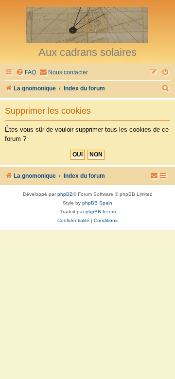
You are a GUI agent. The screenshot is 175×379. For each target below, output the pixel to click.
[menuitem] (26, 72)
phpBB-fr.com (101, 211)
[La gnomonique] (87, 24)
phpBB (65, 194)
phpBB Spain (97, 203)
